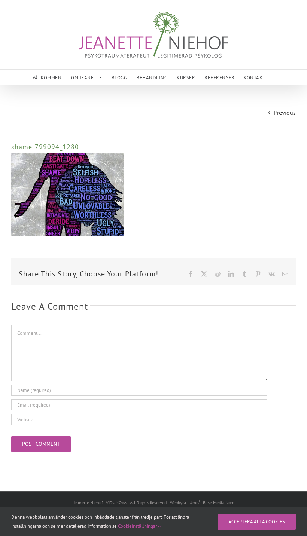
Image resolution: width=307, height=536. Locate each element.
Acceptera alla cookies (256, 521)
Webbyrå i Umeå (185, 502)
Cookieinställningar (138, 526)
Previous (285, 112)
